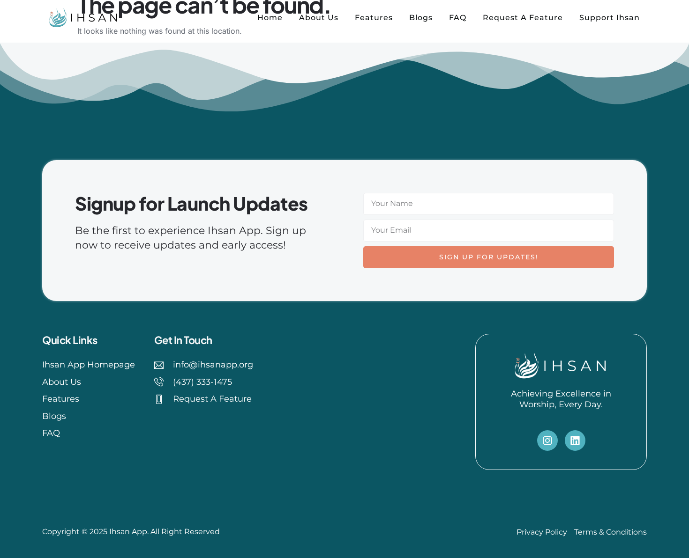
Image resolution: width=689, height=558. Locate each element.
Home (270, 17)
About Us (318, 17)
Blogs (421, 17)
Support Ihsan (609, 17)
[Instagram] (547, 440)
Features (374, 17)
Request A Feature (523, 17)
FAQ (457, 17)
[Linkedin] (575, 440)
